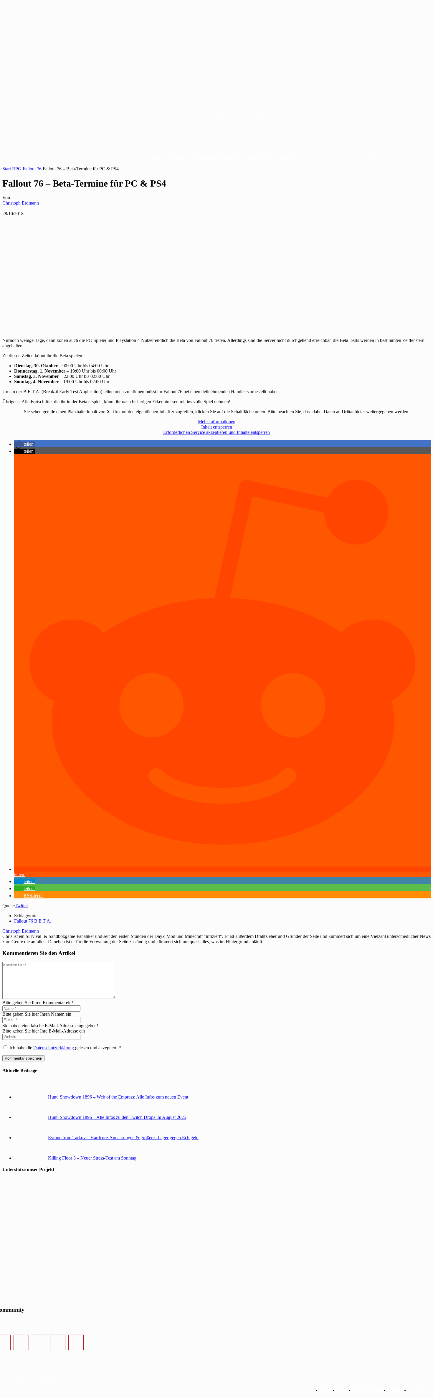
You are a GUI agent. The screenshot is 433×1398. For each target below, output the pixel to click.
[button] (382, 159)
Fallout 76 (32, 168)
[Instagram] (21, 1342)
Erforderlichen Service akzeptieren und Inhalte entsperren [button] (216, 432)
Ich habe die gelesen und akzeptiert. (65, 1047)
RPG (17, 168)
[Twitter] (39, 1342)
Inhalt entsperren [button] (216, 426)
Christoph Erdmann (20, 202)
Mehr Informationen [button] (216, 421)
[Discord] (57, 1342)
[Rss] (76, 1342)
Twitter (21, 905)
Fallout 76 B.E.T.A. (32, 920)
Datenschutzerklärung (54, 1047)
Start (6, 168)
